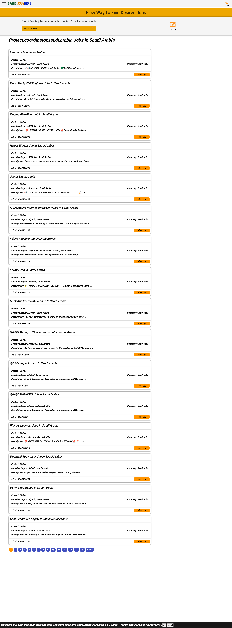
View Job (141, 74)
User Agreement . (150, 624)
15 (82, 549)
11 (58, 549)
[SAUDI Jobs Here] (19, 4)
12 (64, 549)
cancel (170, 625)
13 (70, 549)
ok (164, 625)
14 (76, 549)
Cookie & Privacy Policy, (113, 624)
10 (53, 549)
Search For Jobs (30, 29)
